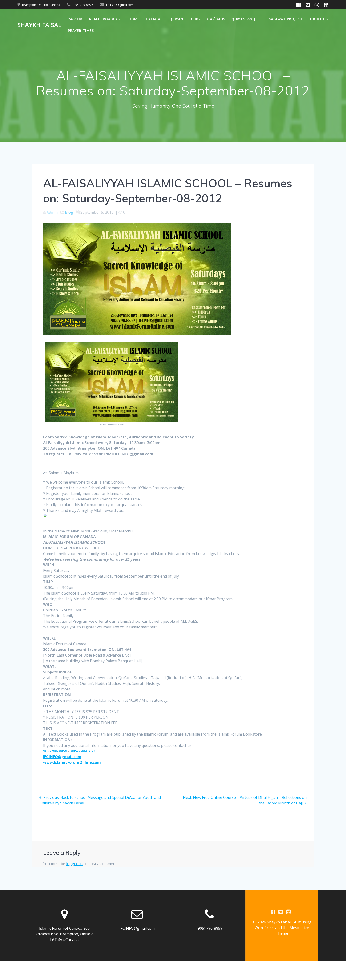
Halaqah (154, 19)
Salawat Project (286, 19)
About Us (318, 19)
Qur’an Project (247, 19)
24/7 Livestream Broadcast (95, 19)
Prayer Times (81, 30)
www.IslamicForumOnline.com (72, 762)
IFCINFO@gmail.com (62, 756)
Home (134, 19)
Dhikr (195, 19)
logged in (74, 863)
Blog (69, 212)
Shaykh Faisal (39, 25)
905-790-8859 (55, 751)
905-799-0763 (83, 751)
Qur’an (176, 19)
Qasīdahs (216, 19)
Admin (52, 212)
